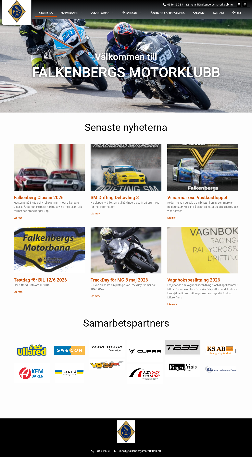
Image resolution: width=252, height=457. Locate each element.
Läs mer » (19, 217)
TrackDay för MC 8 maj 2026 (119, 280)
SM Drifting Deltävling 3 (115, 197)
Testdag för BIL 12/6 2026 (40, 280)
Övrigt (236, 12)
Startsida (46, 12)
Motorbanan (69, 12)
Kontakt (218, 12)
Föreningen (129, 12)
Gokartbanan (100, 12)
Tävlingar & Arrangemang (167, 12)
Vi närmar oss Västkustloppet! (198, 197)
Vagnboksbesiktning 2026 (193, 280)
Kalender (199, 12)
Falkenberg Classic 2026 (39, 197)
